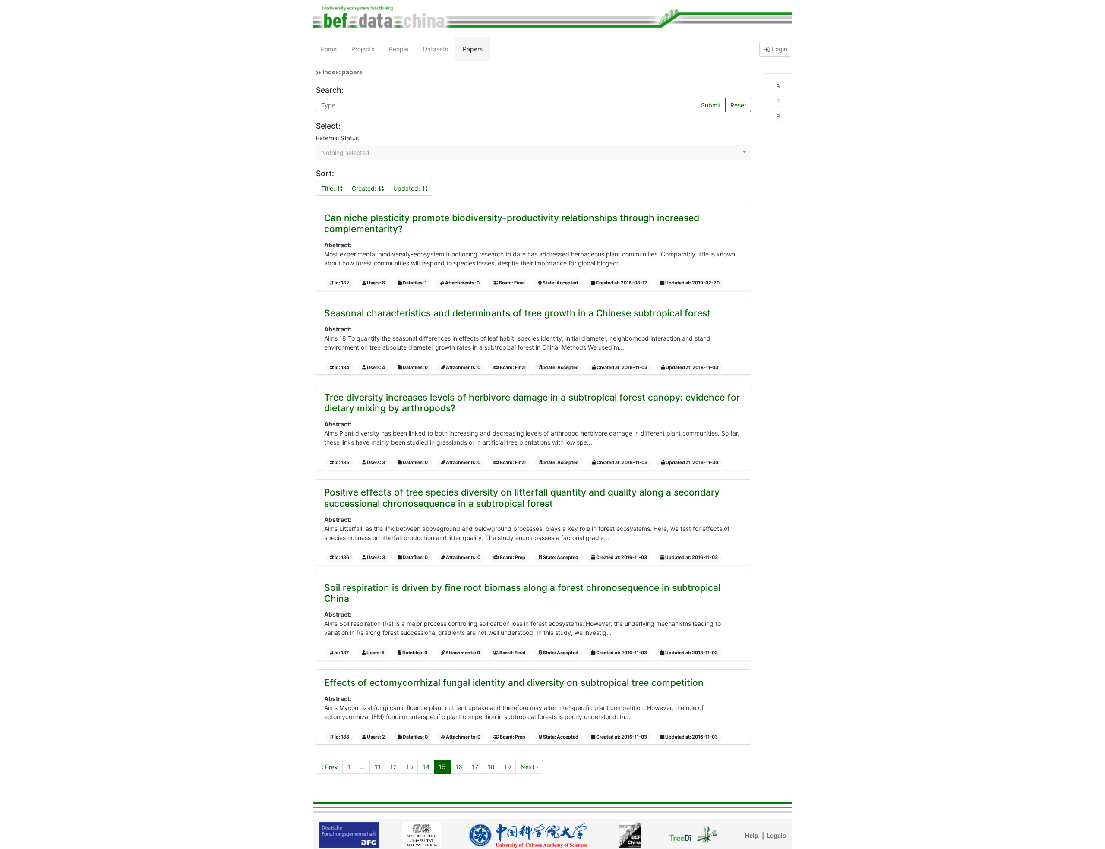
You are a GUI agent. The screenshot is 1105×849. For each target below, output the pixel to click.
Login (778, 49)
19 (507, 766)
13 (409, 766)
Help (751, 835)
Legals (776, 835)
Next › (529, 766)
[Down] (778, 115)
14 (426, 766)
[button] (533, 152)
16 (458, 766)
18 (491, 766)
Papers (473, 49)
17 (475, 766)
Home (328, 49)
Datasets (435, 49)
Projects (362, 49)
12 (393, 766)
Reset (738, 105)
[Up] (778, 86)
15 (442, 766)
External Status (337, 138)
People (398, 49)
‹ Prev (329, 766)
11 (378, 766)
